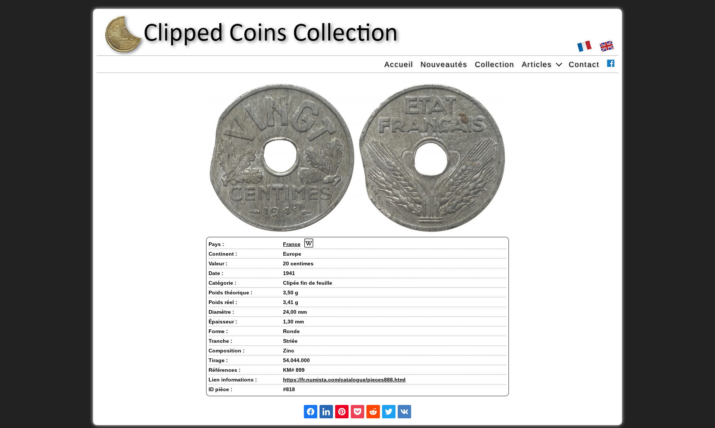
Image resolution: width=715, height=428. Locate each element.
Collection (494, 64)
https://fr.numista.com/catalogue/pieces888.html (344, 380)
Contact (584, 64)
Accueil (398, 64)
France (292, 244)
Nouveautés (443, 64)
